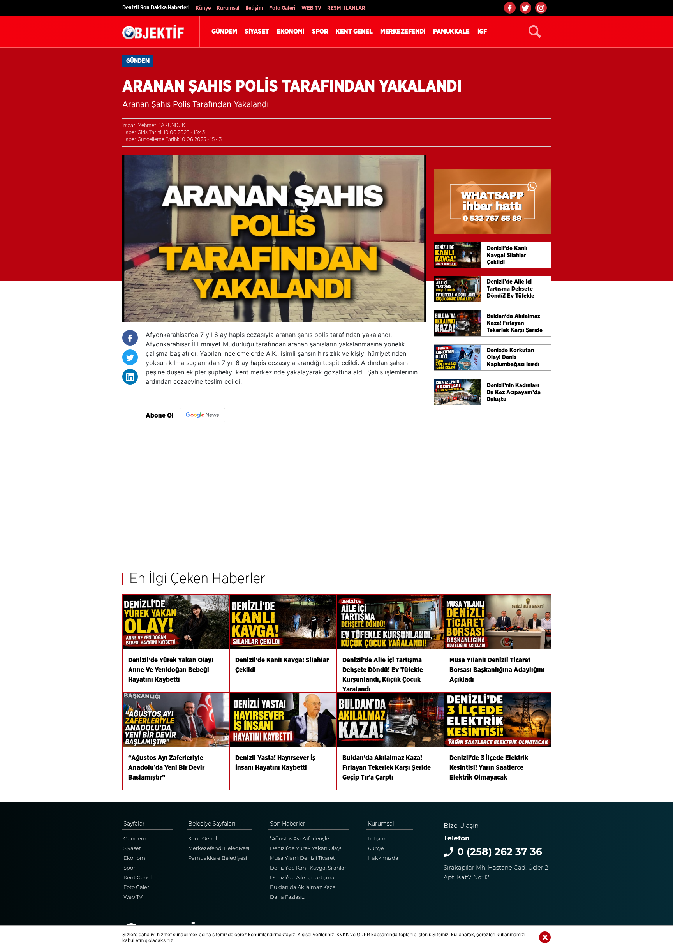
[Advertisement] (286, 488)
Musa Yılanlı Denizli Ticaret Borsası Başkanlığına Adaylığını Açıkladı (308, 859)
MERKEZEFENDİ (402, 31)
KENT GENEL (354, 31)
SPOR (320, 31)
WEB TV (311, 8)
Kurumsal (228, 8)
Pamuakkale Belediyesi (217, 858)
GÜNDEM (224, 31)
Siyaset (132, 848)
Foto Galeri (282, 8)
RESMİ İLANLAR (346, 8)
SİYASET (257, 31)
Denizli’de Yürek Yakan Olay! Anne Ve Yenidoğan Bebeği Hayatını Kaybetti (305, 849)
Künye (203, 8)
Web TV (133, 897)
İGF (482, 31)
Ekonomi (134, 858)
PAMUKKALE (451, 31)
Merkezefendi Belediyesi (218, 848)
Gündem (134, 838)
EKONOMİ (291, 31)
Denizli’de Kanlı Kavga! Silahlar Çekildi (308, 868)
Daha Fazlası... (287, 897)
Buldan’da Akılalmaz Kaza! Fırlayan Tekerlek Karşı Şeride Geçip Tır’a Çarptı (306, 888)
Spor (129, 867)
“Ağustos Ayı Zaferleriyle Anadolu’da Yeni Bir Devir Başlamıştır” (301, 839)
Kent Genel (137, 877)
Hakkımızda (383, 858)
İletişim (254, 8)
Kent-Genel (202, 838)
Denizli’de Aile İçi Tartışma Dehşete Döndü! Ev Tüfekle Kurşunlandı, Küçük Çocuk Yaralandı (304, 878)
